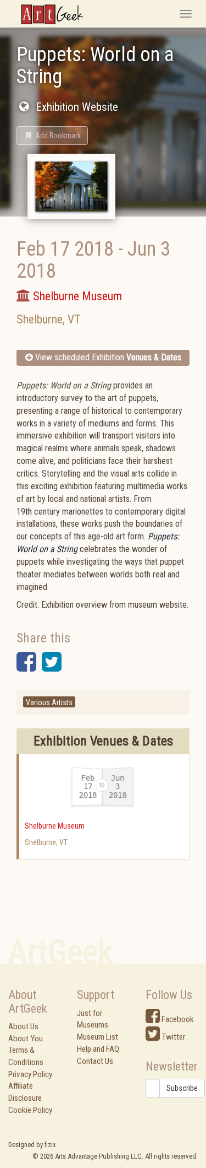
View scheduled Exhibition (107, 357)
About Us (23, 1026)
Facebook (177, 1019)
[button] (52, 135)
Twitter (172, 1037)
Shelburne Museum (55, 825)
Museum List (97, 1037)
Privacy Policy (30, 1074)
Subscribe (182, 1088)
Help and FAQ (98, 1049)
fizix (50, 1144)
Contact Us (95, 1061)
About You (25, 1038)
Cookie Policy (30, 1110)
